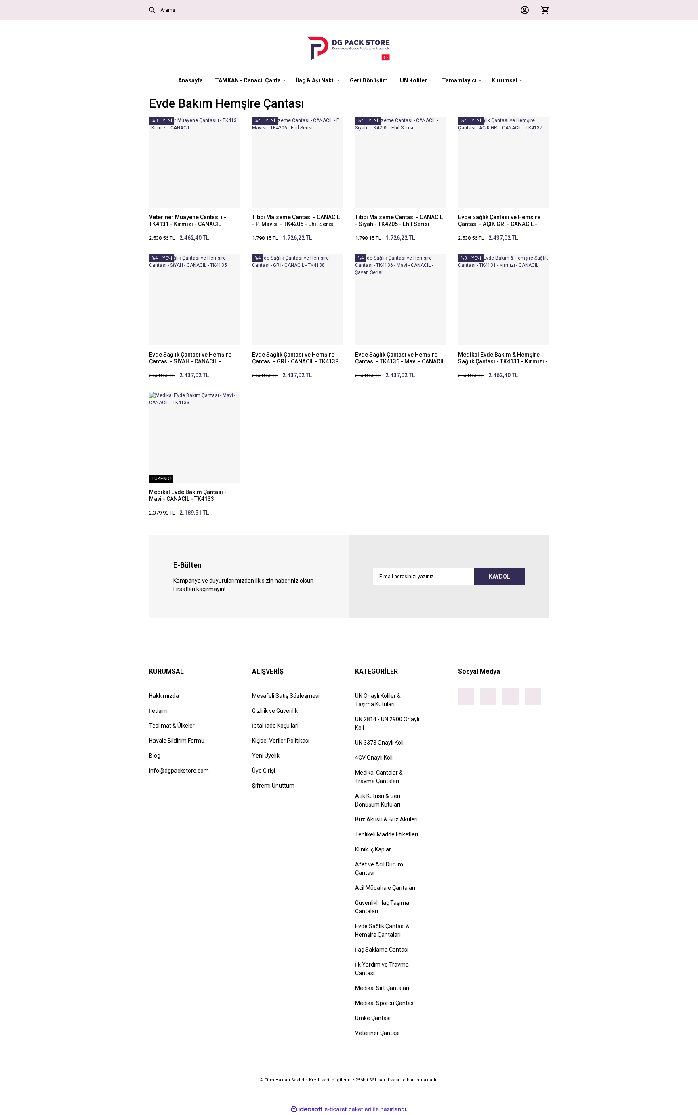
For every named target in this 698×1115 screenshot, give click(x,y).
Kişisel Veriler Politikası (280, 740)
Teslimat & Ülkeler (172, 725)
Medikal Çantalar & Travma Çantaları (379, 776)
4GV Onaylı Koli (374, 757)
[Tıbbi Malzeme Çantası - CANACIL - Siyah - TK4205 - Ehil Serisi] (400, 162)
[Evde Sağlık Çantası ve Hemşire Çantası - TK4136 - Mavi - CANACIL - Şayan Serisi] (400, 299)
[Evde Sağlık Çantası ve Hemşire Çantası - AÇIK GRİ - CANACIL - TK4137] (503, 162)
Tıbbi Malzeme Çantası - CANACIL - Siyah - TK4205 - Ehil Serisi (399, 220)
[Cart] (543, 10)
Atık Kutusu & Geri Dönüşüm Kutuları (377, 800)
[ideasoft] (306, 1109)
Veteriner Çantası (377, 1033)
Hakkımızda (164, 696)
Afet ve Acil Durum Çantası (379, 868)
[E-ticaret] (348, 1109)
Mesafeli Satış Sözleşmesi (286, 696)
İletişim (158, 710)
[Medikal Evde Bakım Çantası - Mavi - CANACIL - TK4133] (194, 437)
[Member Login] (523, 10)
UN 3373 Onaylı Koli (379, 742)
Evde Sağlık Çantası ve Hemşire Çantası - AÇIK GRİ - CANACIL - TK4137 (499, 221)
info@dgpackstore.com (179, 770)
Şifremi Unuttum (273, 785)
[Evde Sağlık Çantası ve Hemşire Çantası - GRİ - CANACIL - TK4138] (297, 299)
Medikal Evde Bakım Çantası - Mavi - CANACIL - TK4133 (188, 495)
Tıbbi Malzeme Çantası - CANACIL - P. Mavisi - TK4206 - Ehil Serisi (296, 220)
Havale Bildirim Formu (176, 740)
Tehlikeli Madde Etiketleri (386, 834)
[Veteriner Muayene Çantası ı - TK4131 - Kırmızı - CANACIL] (194, 162)
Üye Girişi (263, 770)
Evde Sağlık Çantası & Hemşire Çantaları (382, 930)
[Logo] (349, 48)
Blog (154, 755)
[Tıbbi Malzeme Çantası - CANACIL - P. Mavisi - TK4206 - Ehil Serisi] (297, 162)
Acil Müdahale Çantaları (385, 888)
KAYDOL (499, 576)
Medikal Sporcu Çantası (385, 1003)
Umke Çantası (373, 1018)
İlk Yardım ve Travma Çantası (382, 968)
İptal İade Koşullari (275, 725)
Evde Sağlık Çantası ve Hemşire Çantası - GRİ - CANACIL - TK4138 (295, 358)
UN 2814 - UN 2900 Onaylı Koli (387, 723)
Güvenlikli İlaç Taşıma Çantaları (382, 907)
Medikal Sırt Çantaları (382, 988)
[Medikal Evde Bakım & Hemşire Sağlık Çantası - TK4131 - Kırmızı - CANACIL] (503, 299)
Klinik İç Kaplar (373, 849)
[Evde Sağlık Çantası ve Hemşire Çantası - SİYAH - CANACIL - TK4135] (194, 299)
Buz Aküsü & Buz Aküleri (386, 819)
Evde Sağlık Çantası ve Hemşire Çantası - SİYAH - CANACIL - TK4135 (190, 358)
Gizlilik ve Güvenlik (275, 710)
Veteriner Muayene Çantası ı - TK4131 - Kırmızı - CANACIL (187, 220)
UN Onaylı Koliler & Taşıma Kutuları (378, 700)
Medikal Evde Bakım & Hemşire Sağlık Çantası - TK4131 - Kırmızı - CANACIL (503, 358)
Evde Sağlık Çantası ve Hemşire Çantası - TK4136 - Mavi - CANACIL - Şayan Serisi (400, 358)
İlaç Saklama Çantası (381, 949)
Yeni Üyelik (266, 755)
